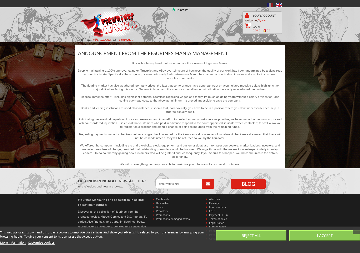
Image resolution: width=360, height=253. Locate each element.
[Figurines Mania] (112, 23)
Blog (248, 184)
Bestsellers (163, 203)
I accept (325, 235)
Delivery (214, 203)
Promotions (163, 215)
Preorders (162, 211)
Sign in (262, 20)
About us (214, 199)
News (159, 207)
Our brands (162, 199)
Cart (259, 27)
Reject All (251, 235)
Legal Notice (216, 222)
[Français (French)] (270, 5)
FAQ (212, 211)
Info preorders (217, 207)
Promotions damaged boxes (173, 219)
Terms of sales (218, 219)
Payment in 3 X (218, 215)
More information (13, 242)
